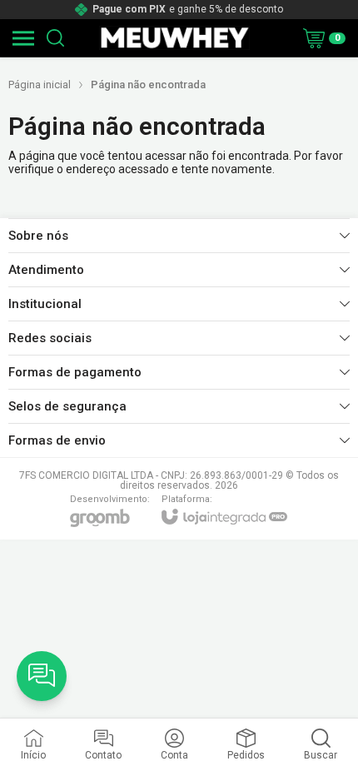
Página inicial (39, 84)
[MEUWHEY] (174, 38)
